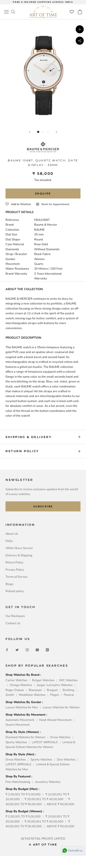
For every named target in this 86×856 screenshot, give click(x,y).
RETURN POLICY (22, 451)
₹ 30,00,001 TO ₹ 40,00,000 (44, 799)
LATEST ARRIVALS (45, 742)
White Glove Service (19, 548)
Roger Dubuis (15, 690)
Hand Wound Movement (55, 720)
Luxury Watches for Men (22, 707)
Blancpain (35, 690)
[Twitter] (17, 649)
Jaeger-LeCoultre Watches (54, 685)
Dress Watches (60, 737)
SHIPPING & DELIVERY (29, 437)
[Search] (13, 11)
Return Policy (14, 562)
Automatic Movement (20, 720)
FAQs (9, 541)
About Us (12, 534)
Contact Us (13, 623)
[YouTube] (37, 649)
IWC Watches (68, 680)
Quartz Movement (18, 725)
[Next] (56, 132)
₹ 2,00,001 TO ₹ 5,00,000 (23, 794)
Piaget (54, 695)
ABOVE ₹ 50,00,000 (60, 804)
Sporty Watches (16, 742)
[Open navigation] (6, 11)
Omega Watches (21, 685)
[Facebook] (7, 649)
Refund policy (15, 591)
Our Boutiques (15, 616)
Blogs (9, 584)
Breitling (68, 690)
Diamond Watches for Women (25, 737)
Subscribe (43, 506)
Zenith (10, 695)
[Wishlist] (72, 12)
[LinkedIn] (47, 649)
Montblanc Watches (32, 695)
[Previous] (29, 132)
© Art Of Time (43, 844)
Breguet (52, 690)
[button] (18, 204)
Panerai (69, 695)
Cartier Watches (16, 680)
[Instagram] (27, 649)
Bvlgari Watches (43, 680)
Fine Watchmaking (18, 782)
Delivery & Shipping (19, 555)
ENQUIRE (43, 193)
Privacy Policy (15, 570)
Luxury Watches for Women (61, 707)
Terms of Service (17, 577)
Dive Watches (66, 760)
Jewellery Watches (47, 782)
